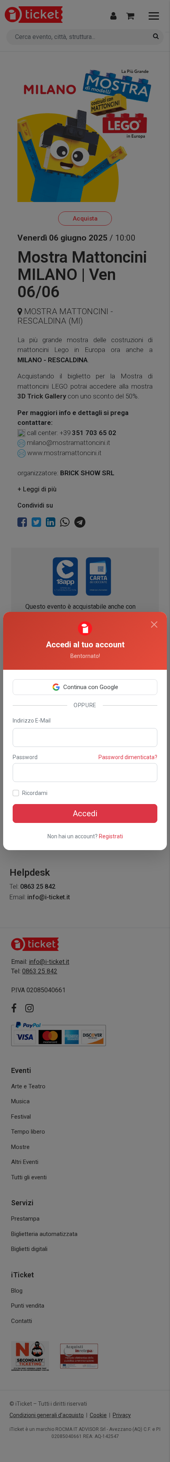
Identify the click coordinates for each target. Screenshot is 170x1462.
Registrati (111, 836)
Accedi (85, 813)
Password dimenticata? (127, 757)
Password (25, 757)
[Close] (154, 624)
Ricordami (34, 793)
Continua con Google (90, 687)
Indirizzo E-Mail (32, 720)
